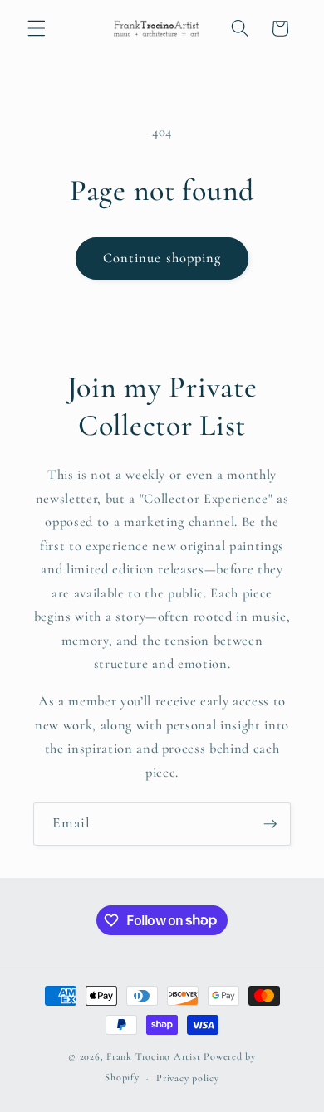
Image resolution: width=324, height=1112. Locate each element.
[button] (36, 28)
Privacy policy (187, 1078)
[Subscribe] (270, 824)
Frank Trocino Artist (153, 1056)
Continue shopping (162, 258)
